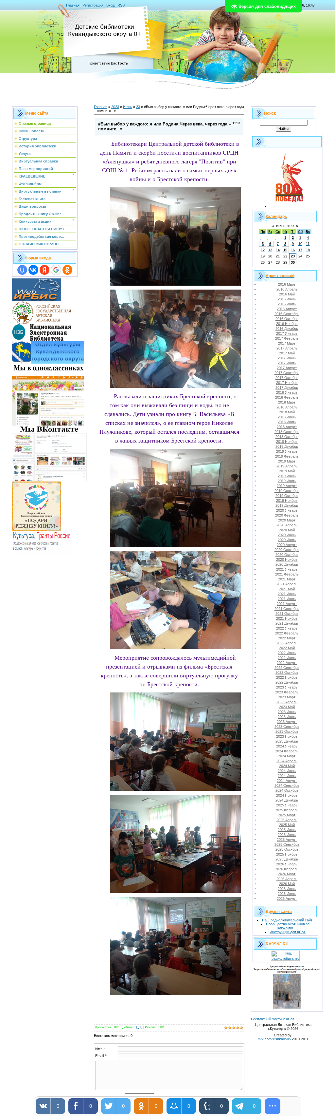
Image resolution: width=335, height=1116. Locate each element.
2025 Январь (286, 805)
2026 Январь (286, 864)
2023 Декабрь (286, 741)
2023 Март (286, 697)
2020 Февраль (286, 515)
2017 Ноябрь (286, 383)
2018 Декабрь (286, 446)
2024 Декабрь (286, 800)
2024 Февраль (286, 751)
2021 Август (287, 604)
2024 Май (287, 766)
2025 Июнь (287, 830)
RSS (121, 5)
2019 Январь (286, 451)
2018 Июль (287, 422)
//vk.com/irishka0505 (274, 1039)
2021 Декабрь (286, 623)
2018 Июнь (287, 417)
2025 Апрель (286, 820)
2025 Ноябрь (286, 854)
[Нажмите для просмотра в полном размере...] (175, 283)
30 (293, 262)
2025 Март (286, 815)
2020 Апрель (286, 525)
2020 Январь (286, 510)
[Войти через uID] (22, 270)
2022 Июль (287, 658)
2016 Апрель (286, 289)
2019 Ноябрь (286, 500)
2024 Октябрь (286, 790)
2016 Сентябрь (286, 314)
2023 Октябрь (286, 731)
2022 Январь (286, 628)
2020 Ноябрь (286, 559)
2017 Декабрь (286, 387)
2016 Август (287, 309)
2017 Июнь (287, 358)
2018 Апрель (286, 407)
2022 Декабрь (286, 682)
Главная (72, 5)
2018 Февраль (286, 397)
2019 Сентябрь (286, 491)
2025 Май (287, 825)
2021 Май (287, 589)
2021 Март (286, 579)
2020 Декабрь (286, 564)
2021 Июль (287, 599)
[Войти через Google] (56, 270)
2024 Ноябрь (286, 795)
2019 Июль (287, 481)
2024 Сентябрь (286, 785)
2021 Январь (286, 569)
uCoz (290, 1019)
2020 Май (287, 530)
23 (138, 107)
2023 (115, 107)
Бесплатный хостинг (268, 1019)
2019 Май (287, 471)
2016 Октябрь (286, 319)
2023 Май (287, 707)
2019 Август (287, 486)
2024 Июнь (287, 771)
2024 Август (287, 781)
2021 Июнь (287, 594)
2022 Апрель (286, 643)
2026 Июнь (287, 889)
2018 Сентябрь (286, 432)
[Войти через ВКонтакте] (33, 270)
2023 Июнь (287, 712)
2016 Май (287, 294)
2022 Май (287, 648)
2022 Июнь (287, 653)
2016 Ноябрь (286, 324)
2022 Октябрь (286, 672)
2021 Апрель (286, 584)
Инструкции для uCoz (288, 932)
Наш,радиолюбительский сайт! (287, 920)
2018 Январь (286, 392)
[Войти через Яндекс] (44, 270)
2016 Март (286, 284)
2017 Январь (286, 333)
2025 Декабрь (286, 859)
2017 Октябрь (286, 378)
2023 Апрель (286, 702)
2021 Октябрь (286, 613)
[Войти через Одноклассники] (67, 270)
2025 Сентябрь (286, 844)
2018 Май (287, 412)
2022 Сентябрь (286, 668)
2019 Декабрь (286, 505)
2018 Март (286, 402)
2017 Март (286, 343)
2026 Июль (287, 894)
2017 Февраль (286, 338)
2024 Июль (287, 776)
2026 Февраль (286, 869)
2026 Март (286, 874)
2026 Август (287, 898)
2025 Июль (287, 835)
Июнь (127, 107)
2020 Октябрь (286, 555)
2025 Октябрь (286, 849)
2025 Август (287, 840)
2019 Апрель (286, 466)
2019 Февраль (286, 456)
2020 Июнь (287, 535)
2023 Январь (286, 687)
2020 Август (287, 545)
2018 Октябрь (286, 437)
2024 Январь (286, 746)
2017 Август (287, 368)
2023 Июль (287, 717)
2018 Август (287, 427)
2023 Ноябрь (286, 736)
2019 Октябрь (286, 496)
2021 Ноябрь (286, 618)
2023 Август (287, 722)
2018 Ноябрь (286, 442)
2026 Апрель (286, 879)
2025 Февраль (286, 810)
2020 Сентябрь (286, 550)
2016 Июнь (287, 299)
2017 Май (287, 353)
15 (285, 250)
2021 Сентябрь (286, 609)
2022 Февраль (286, 633)
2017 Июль (287, 363)
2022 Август (287, 663)
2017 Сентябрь (286, 373)
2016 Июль (287, 304)
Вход (110, 5)
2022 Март (286, 638)
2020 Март (286, 520)
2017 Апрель (286, 348)
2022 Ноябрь (286, 677)
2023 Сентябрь (286, 726)
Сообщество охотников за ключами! (287, 926)
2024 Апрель (286, 761)
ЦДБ (139, 1027)
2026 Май (287, 884)
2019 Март (286, 461)
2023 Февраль (286, 692)
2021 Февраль (286, 574)
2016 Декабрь (286, 329)
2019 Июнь (287, 476)
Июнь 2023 (285, 226)
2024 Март (286, 756)
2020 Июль (287, 540)
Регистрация (92, 5)
